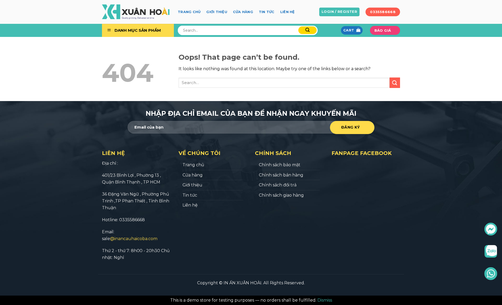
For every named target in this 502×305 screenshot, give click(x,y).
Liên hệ (287, 12)
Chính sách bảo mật (279, 164)
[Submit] (395, 82)
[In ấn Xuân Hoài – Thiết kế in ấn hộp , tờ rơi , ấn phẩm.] (136, 12)
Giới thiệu (216, 12)
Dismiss (324, 300)
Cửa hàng (243, 12)
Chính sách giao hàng (281, 195)
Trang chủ (189, 12)
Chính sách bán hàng (281, 175)
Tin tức (267, 12)
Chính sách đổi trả (277, 184)
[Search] (307, 30)
